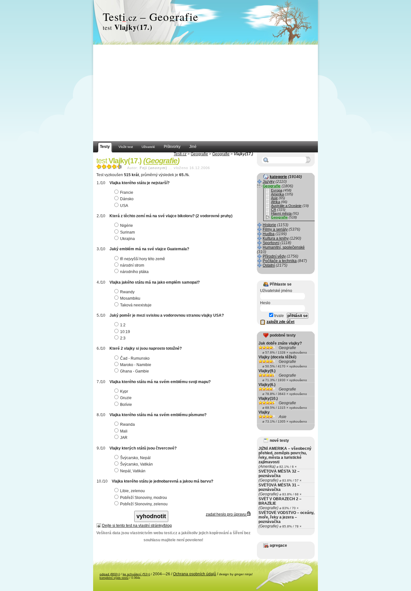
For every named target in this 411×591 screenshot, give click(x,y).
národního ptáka (134, 272)
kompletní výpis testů (114, 577)
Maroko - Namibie (135, 365)
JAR (123, 437)
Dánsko (127, 199)
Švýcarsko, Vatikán (136, 464)
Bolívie (126, 404)
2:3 (123, 338)
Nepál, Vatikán (132, 471)
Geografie (199, 154)
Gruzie (126, 398)
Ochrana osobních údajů (194, 574)
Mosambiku (130, 298)
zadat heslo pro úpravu (226, 514)
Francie (126, 192)
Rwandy (127, 292)
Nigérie (126, 225)
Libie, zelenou (132, 491)
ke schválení (136, 574)
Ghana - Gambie (134, 371)
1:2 (123, 325)
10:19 (125, 332)
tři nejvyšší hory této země (142, 259)
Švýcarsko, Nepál (135, 458)
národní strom (132, 265)
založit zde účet (280, 322)
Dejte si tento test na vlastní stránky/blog (137, 525)
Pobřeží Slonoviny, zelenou (144, 504)
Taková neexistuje (136, 305)
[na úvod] (205, 22)
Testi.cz (180, 154)
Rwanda (127, 424)
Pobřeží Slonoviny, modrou (143, 497)
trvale (278, 315)
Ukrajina (127, 238)
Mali (123, 431)
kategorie (278, 177)
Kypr (124, 391)
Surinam (127, 232)
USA (124, 205)
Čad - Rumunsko (135, 358)
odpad (110, 574)
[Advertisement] (205, 93)
